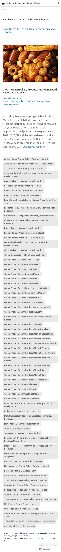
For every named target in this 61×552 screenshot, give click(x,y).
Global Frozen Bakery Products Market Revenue (27, 365)
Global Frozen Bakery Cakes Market (21, 269)
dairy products (18, 101)
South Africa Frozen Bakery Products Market (25, 485)
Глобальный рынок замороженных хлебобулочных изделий (29, 209)
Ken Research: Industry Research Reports (26, 19)
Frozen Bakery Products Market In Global (23, 238)
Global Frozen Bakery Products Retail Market (25, 380)
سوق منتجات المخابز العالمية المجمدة (19, 526)
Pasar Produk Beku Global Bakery (20, 471)
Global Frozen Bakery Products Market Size (25, 375)
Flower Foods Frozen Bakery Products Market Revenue (26, 222)
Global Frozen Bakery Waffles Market (22, 394)
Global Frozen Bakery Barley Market (21, 260)
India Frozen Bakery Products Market (22, 411)
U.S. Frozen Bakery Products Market (21, 504)
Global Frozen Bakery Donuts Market (21, 283)
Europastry (9, 216)
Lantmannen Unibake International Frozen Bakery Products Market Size (27, 439)
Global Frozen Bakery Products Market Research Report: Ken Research (30, 91)
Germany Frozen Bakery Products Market (24, 250)
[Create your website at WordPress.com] (30, 3)
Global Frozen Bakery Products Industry (23, 312)
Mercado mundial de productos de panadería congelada (25, 455)
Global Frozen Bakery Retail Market (21, 384)
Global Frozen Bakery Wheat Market (21, 399)
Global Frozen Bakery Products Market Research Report (27, 359)
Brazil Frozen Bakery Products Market (22, 186)
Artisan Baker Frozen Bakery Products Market (26, 159)
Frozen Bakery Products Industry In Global (24, 233)
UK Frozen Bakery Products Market (21, 509)
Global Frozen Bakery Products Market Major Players (29, 353)
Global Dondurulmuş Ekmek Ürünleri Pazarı (24, 255)
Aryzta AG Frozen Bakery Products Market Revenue (29, 164)
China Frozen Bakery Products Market (22, 195)
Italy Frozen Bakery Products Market (21, 424)
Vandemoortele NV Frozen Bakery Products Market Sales (29, 515)
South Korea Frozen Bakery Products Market (25, 490)
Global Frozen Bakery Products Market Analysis (26, 329)
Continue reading (34, 146)
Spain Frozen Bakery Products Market (22, 494)
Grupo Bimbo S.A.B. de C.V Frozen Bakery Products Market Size (28, 405)
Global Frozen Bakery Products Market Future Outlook (30, 343)
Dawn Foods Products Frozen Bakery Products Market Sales (30, 201)
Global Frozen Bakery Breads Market (21, 264)
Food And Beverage (35, 101)
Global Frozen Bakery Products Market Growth (26, 348)
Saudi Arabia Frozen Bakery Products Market (25, 480)
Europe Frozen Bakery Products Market (36, 216)
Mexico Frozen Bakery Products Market (23, 461)
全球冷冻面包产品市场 (14, 521)
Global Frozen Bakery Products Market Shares (26, 370)
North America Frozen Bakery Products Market (26, 466)
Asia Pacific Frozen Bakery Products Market (25, 168)
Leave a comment (11, 104)
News (48, 101)
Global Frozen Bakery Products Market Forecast (27, 339)
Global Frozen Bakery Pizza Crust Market (23, 302)
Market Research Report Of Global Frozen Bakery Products (27, 447)
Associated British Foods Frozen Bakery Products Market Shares (27, 175)
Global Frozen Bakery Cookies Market (22, 274)
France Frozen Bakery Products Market (23, 228)
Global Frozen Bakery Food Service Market (24, 293)
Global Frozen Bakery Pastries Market (22, 298)
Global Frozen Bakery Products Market (22, 324)
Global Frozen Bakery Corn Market (20, 279)
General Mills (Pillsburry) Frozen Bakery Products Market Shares (27, 244)
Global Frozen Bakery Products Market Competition (28, 334)
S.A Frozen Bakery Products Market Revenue (25, 475)
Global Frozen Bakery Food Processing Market (26, 288)
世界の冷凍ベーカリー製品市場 (41, 521)
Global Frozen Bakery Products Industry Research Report (27, 318)
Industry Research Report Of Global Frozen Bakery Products (28, 417)
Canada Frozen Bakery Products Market (23, 190)
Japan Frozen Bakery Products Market (22, 433)
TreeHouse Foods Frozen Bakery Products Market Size (30, 499)
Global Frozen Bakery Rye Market (20, 389)
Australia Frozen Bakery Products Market (24, 181)
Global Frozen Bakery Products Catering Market (27, 307)
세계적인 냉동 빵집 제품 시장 (17, 428)
